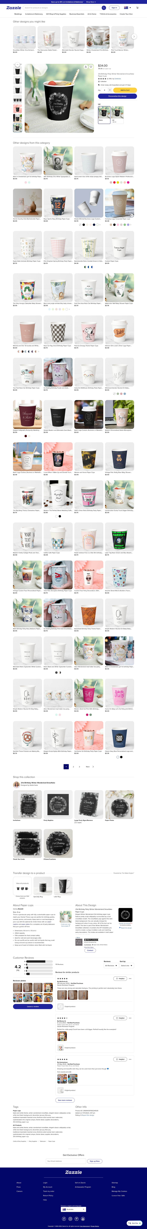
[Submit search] (104, 8)
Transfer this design (125, 923)
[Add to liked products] (91, 67)
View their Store (89, 947)
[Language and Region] (127, 8)
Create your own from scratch (65, 925)
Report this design (125, 928)
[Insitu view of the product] (59, 98)
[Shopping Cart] (137, 7)
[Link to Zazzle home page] (14, 8)
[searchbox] (64, 7)
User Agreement (85, 1226)
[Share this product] (86, 67)
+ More (77, 938)
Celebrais (118, 79)
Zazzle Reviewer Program (65, 985)
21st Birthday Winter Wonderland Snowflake (38, 783)
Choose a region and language (71, 1206)
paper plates (26, 924)
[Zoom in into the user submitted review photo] (17, 987)
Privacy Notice (95, 1226)
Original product (70, 1048)
